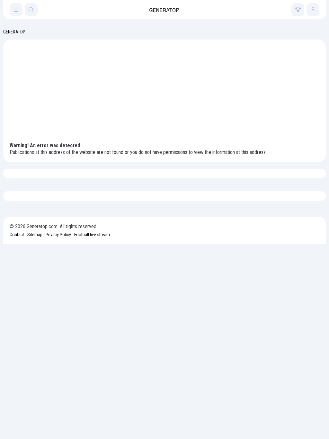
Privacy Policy (58, 234)
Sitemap (34, 234)
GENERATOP (14, 31)
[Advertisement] (164, 94)
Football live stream (92, 234)
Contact (17, 234)
